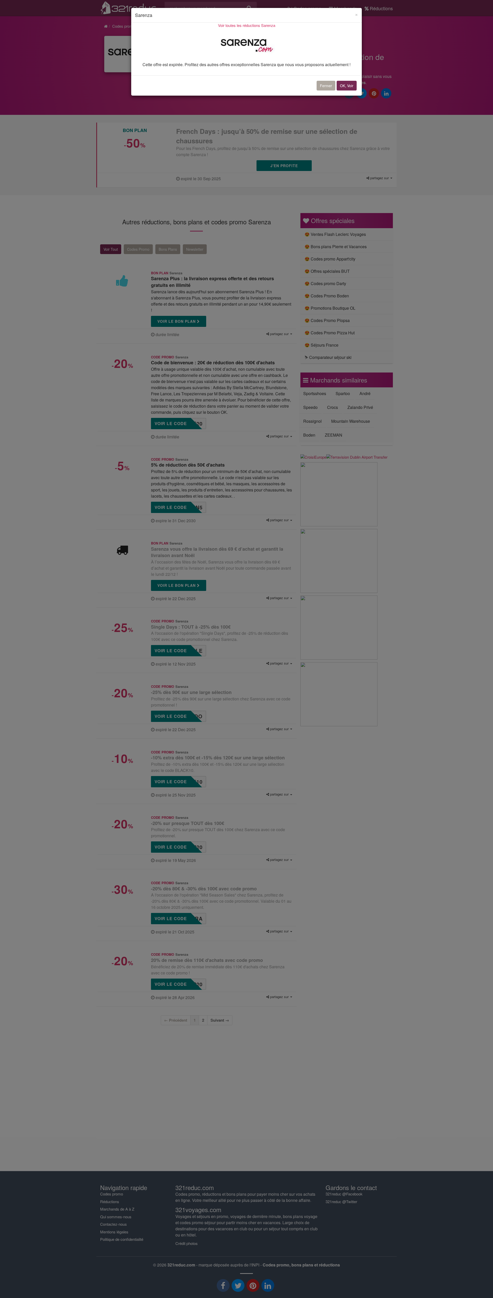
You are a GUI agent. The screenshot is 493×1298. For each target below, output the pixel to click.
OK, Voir (346, 85)
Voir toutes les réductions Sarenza (246, 25)
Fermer (326, 85)
